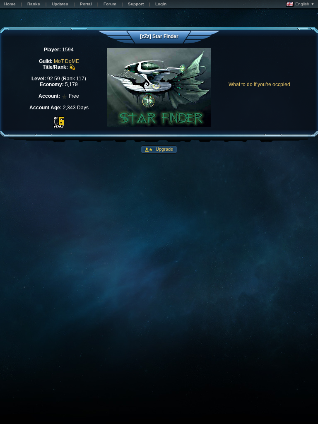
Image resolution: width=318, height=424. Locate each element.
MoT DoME (66, 61)
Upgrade (163, 149)
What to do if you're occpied (259, 84)
